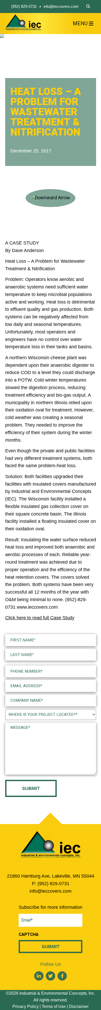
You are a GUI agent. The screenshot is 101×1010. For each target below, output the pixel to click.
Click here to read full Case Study (39, 617)
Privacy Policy (25, 1006)
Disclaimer (79, 1006)
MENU (80, 23)
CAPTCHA (29, 934)
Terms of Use (54, 1006)
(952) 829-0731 (24, 6)
